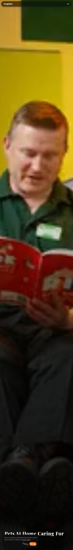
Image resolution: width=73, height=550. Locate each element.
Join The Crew (36, 545)
